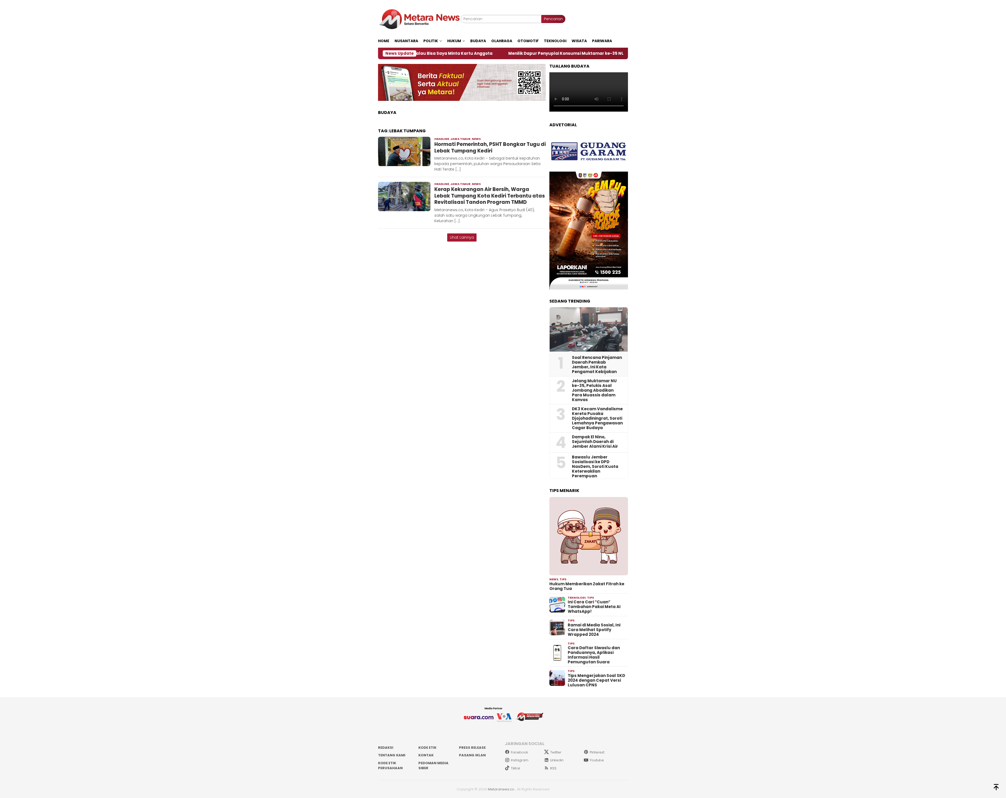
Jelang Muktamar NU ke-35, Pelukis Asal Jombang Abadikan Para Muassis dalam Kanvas (594, 390)
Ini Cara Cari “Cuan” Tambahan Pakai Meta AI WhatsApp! (594, 607)
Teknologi (577, 597)
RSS (553, 768)
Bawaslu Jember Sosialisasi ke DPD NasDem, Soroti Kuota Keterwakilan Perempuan (595, 466)
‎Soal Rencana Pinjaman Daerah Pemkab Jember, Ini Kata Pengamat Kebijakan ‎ (597, 364)
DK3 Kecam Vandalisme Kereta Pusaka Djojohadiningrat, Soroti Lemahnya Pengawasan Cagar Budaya (597, 418)
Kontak (426, 755)
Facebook (519, 752)
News (476, 139)
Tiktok (515, 768)
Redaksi (385, 747)
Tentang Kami (391, 755)
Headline (441, 139)
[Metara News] (419, 18)
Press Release (472, 747)
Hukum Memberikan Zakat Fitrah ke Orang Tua (586, 586)
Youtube (597, 760)
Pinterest (597, 752)
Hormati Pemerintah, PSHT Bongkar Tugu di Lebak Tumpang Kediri (490, 147)
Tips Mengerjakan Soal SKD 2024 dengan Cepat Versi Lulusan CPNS (596, 680)
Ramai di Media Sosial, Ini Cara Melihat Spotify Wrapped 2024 (594, 630)
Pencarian (553, 18)
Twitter (555, 752)
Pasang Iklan (472, 755)
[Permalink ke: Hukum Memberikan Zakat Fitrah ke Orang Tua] (588, 536)
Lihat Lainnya (462, 237)
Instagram (519, 760)
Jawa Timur (460, 139)
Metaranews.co (501, 789)
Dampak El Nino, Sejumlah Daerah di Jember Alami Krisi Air (595, 442)
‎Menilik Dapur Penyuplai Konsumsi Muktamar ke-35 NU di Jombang (524, 53)
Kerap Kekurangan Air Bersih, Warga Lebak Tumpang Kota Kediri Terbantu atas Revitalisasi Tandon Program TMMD (489, 196)
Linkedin (557, 760)
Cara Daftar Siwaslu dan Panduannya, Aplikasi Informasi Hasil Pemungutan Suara (594, 655)
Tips (563, 579)
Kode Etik (427, 747)
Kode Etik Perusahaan (390, 766)
